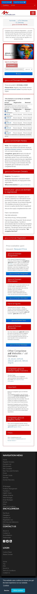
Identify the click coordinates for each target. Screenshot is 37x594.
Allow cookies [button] (18, 590)
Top (4, 564)
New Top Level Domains (11, 471)
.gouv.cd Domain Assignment (18, 273)
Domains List (7, 464)
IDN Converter (7, 468)
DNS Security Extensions (10, 522)
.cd (7, 111)
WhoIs (5, 502)
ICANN (11, 264)
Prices (5, 473)
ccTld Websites (23, 20)
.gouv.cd (17, 361)
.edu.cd (8, 122)
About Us (6, 531)
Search (19, 73)
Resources (6, 524)
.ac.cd (8, 114)
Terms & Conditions (9, 506)
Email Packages (8, 500)
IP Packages (6, 486)
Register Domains (8, 462)
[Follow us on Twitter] (7, 541)
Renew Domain (8, 554)
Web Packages (7, 497)
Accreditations (7, 535)
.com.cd (8, 117)
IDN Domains (7, 466)
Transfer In (6, 491)
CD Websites (19, 22)
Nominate (12, 20)
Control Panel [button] (6, 2)
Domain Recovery (8, 480)
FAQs (4, 504)
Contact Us (6, 533)
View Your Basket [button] (19, 2)
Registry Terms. (15, 427)
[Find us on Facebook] (4, 541)
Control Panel (7, 552)
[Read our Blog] (10, 541)
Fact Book (6, 513)
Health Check (7, 493)
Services (5, 477)
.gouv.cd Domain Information (18, 298)
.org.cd (8, 133)
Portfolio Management (10, 488)
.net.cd (8, 128)
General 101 (6, 517)
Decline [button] (6, 590)
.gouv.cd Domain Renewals (18, 345)
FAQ (4, 566)
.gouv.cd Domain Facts (18, 320)
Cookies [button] (6, 585)
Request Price (20, 249)
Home (5, 460)
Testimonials (7, 537)
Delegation (6, 515)
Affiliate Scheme (8, 495)
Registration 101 (8, 520)
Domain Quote (7, 475)
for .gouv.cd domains (24, 185)
